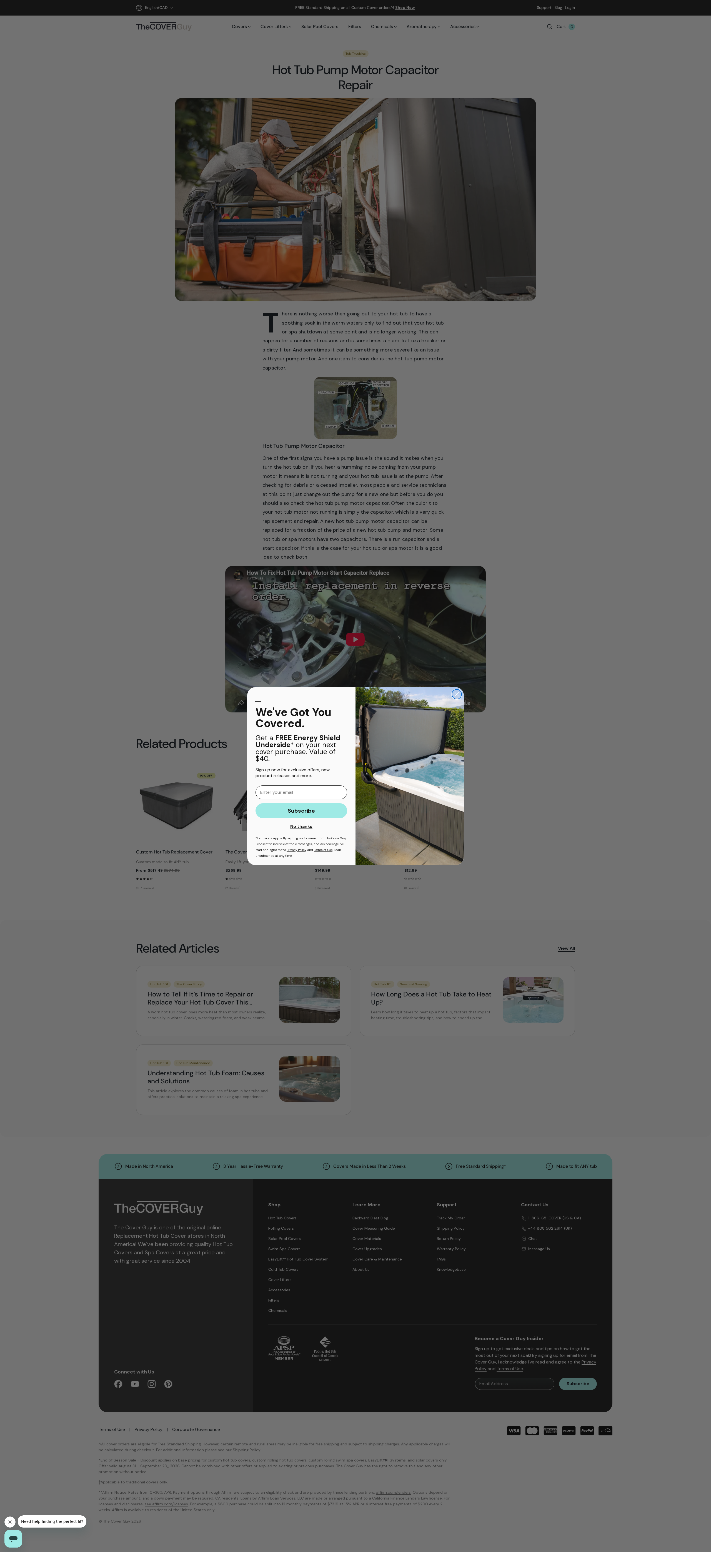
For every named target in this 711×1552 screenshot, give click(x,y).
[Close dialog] (457, 694)
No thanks (301, 826)
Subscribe (301, 810)
